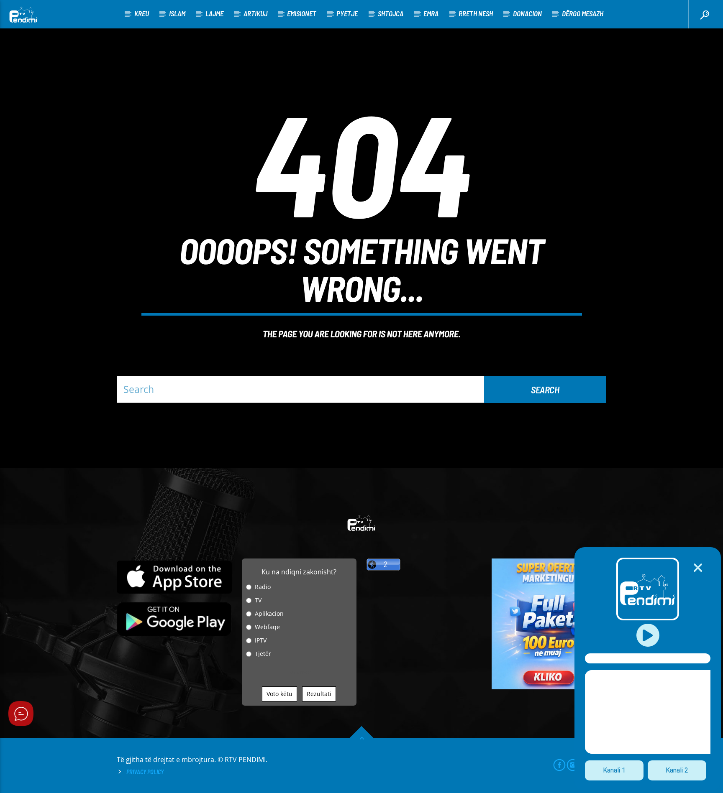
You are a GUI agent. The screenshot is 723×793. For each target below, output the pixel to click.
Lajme (214, 13)
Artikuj (255, 13)
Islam (177, 13)
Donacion (527, 13)
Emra (430, 13)
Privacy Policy (145, 771)
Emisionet (301, 13)
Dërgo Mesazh (582, 13)
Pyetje (347, 13)
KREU (141, 13)
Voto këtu (279, 694)
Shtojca (390, 13)
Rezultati (319, 694)
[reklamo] (549, 687)
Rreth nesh (476, 13)
